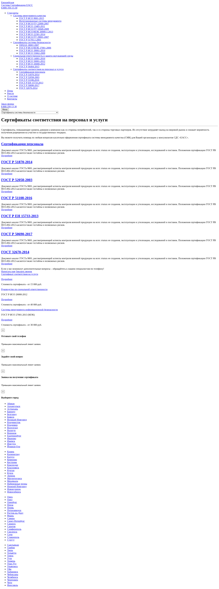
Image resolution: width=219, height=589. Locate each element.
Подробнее (6, 155)
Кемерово (12, 459)
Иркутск (11, 444)
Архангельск (13, 406)
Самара (11, 518)
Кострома (12, 462)
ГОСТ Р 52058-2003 (29, 77)
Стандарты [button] (12, 13)
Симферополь (14, 529)
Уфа (9, 569)
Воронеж (11, 433)
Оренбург (12, 502)
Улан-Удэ (11, 563)
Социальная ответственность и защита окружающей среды (43, 56)
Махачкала (12, 481)
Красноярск (13, 467)
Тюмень (11, 561)
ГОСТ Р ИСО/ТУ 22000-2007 (34, 23)
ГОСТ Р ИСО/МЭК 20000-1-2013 (36, 31)
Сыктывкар (13, 545)
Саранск (11, 523)
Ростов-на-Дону (15, 513)
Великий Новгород (17, 419)
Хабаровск (12, 572)
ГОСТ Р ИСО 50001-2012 (32, 61)
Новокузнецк (14, 489)
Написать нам (8, 271)
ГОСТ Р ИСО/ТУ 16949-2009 (34, 29)
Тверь (10, 550)
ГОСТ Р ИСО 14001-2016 (32, 58)
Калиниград (13, 454)
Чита (9, 582)
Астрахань (12, 409)
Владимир (12, 425)
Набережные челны (17, 484)
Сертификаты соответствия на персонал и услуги (38, 69)
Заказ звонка (7, 104)
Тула (9, 558)
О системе (12, 96)
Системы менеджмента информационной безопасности (29, 309)
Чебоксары (12, 574)
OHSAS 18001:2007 (29, 45)
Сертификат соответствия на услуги (19, 274)
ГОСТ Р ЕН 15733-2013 (31, 82)
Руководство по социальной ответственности (24, 289)
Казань (10, 451)
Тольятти (11, 553)
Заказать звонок (24, 271)
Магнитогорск (14, 478)
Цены (10, 90)
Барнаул (11, 411)
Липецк (11, 475)
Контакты (12, 99)
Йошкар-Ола (13, 446)
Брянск (10, 417)
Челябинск (12, 577)
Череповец (12, 580)
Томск (10, 555)
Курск (10, 473)
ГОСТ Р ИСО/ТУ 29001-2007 (34, 37)
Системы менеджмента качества (29, 15)
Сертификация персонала (32, 72)
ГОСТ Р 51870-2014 (29, 74)
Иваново (11, 438)
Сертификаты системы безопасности (32, 42)
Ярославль (12, 585)
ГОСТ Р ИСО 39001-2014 (32, 50)
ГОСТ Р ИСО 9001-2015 (31, 18)
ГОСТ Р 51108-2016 (29, 80)
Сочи (10, 534)
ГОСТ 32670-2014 (28, 88)
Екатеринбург (14, 436)
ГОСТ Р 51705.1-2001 (30, 39)
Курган (10, 470)
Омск (10, 497)
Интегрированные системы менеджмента (40, 21)
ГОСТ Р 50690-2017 (29, 85)
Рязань (10, 515)
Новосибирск (14, 492)
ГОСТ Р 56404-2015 (29, 66)
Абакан (11, 403)
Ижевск (11, 441)
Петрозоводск (14, 510)
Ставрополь (13, 537)
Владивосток (13, 422)
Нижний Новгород (17, 486)
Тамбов (11, 547)
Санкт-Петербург (16, 521)
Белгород (12, 414)
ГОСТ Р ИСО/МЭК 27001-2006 (35, 48)
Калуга (10, 457)
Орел (9, 499)
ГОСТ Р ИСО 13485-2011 (32, 26)
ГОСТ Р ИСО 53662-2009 (32, 53)
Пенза (10, 505)
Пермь (10, 507)
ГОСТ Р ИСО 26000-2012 (32, 64)
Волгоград (12, 427)
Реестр (10, 93)
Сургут (10, 540)
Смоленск (12, 532)
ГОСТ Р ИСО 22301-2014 (32, 34)
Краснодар (12, 465)
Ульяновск (12, 566)
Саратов (11, 526)
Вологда (11, 430)
